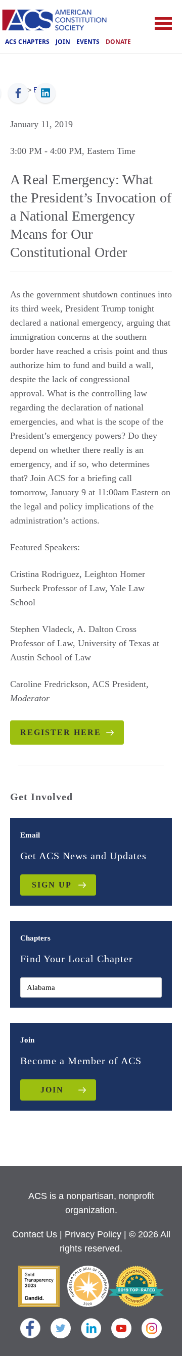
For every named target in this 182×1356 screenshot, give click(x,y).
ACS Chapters (27, 41)
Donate (118, 41)
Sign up (52, 884)
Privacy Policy (93, 1234)
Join (63, 41)
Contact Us (34, 1234)
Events (88, 41)
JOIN (52, 1089)
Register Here (60, 732)
